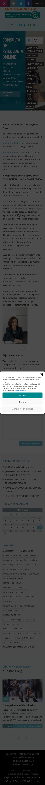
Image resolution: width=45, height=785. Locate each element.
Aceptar (22, 395)
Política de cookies (21, 390)
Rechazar (22, 402)
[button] (41, 374)
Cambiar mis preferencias (22, 409)
